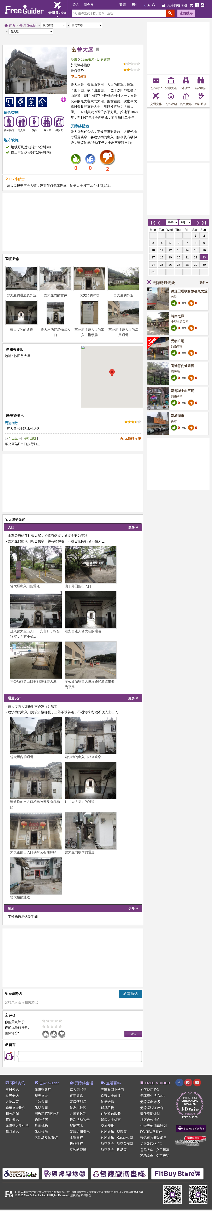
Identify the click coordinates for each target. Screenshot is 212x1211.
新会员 (89, 4)
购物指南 (41, 1119)
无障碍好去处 (164, 283)
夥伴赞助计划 (150, 1114)
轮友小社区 (78, 1107)
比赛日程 (76, 1137)
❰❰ (152, 221)
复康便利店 (78, 1101)
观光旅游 (87, 59)
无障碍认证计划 (151, 1108)
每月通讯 (12, 1131)
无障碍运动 (78, 1113)
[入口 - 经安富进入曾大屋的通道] (91, 610)
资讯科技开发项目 (153, 1138)
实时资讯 (12, 1089)
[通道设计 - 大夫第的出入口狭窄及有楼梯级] (36, 831)
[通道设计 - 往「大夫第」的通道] (91, 780)
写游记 (132, 994)
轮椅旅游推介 (15, 1107)
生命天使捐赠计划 (153, 1126)
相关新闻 (12, 1113)
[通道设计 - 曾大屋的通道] (36, 876)
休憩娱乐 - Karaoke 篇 (117, 1137)
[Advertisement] (72, 222)
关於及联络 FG (151, 1144)
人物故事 (12, 1101)
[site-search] (170, 13)
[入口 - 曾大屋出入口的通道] (36, 564)
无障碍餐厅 (43, 1089)
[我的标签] (96, 49)
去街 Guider (28, 25)
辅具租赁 (107, 1107)
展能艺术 (76, 1125)
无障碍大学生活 (17, 1125)
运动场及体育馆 (46, 1137)
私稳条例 (146, 1155)
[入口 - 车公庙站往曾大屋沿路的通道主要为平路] (91, 660)
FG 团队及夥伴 (151, 1132)
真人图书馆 (78, 1089)
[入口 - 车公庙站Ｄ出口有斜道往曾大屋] (36, 660)
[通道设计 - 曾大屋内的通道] (36, 735)
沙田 (74, 59)
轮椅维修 (107, 1101)
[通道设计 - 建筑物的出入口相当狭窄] (91, 735)
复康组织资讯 (80, 1131)
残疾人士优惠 (111, 1119)
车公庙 (13, 438)
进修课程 (76, 1143)
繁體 (122, 4)
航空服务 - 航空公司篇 (117, 1143)
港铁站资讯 (78, 1149)
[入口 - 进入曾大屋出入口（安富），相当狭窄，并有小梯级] (36, 610)
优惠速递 (76, 1095)
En (134, 4)
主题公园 (41, 1101)
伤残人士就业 (111, 1095)
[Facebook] (197, 5)
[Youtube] (197, 1083)
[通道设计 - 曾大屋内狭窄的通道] (91, 831)
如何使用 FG (149, 1089)
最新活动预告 (80, 1119)
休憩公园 (41, 1107)
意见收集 (146, 1150)
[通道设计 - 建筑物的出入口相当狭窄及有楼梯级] (36, 780)
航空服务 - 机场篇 (114, 1149)
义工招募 (162, 1150)
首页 (11, 25)
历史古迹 (103, 59)
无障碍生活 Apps (152, 1095)
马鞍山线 (30, 438)
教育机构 (41, 1125)
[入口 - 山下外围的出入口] (91, 564)
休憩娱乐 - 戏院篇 (114, 1131)
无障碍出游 (149, 1102)
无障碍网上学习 (112, 1089)
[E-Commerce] (192, 5)
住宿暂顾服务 (111, 1113)
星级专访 (12, 1095)
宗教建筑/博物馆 (47, 1113)
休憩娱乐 (41, 1131)
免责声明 (162, 1155)
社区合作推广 (150, 1120)
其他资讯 (12, 1119)
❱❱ (204, 221)
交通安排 (107, 1125)
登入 (75, 4)
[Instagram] (202, 5)
